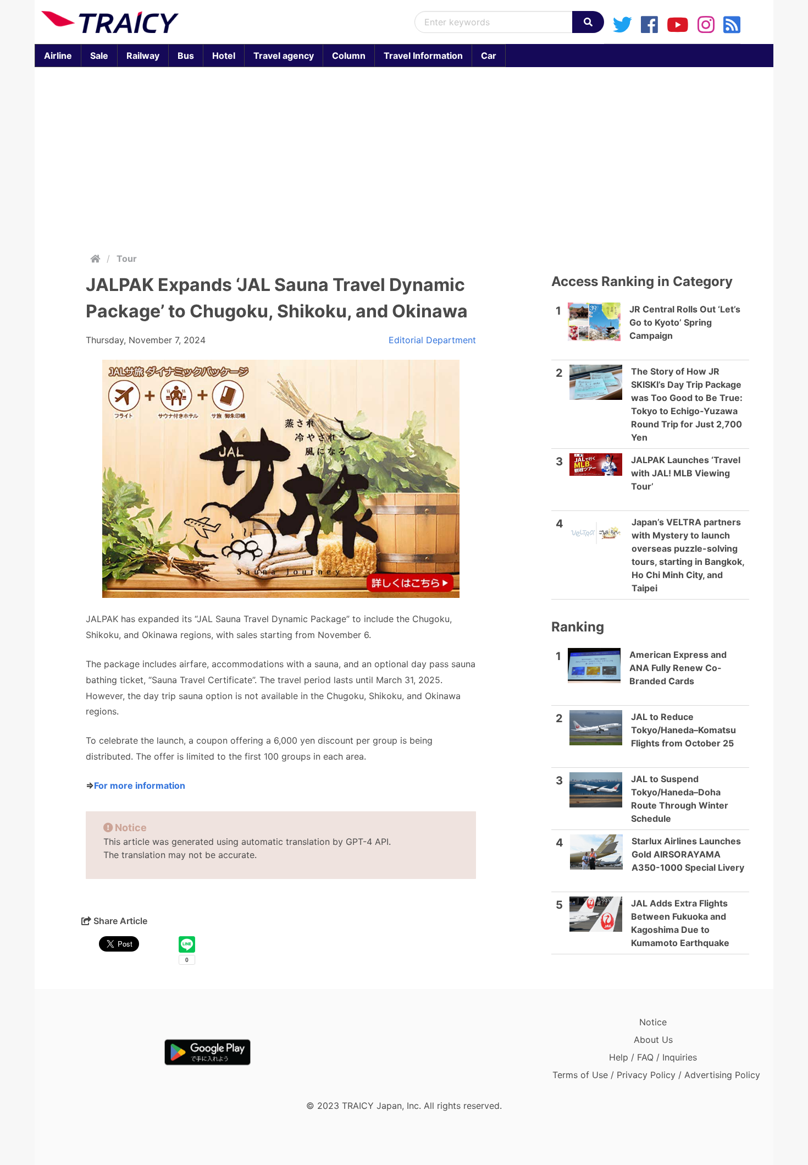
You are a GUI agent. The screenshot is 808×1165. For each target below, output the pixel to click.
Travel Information (423, 55)
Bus (186, 55)
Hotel (223, 55)
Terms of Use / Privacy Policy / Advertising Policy (656, 1074)
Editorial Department (432, 339)
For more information (139, 785)
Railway (142, 55)
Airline (58, 55)
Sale (99, 55)
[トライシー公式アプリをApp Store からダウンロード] (105, 1052)
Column (349, 55)
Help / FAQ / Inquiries (653, 1057)
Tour (127, 258)
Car (488, 55)
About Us (653, 1039)
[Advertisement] (404, 157)
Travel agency (283, 55)
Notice (653, 1021)
